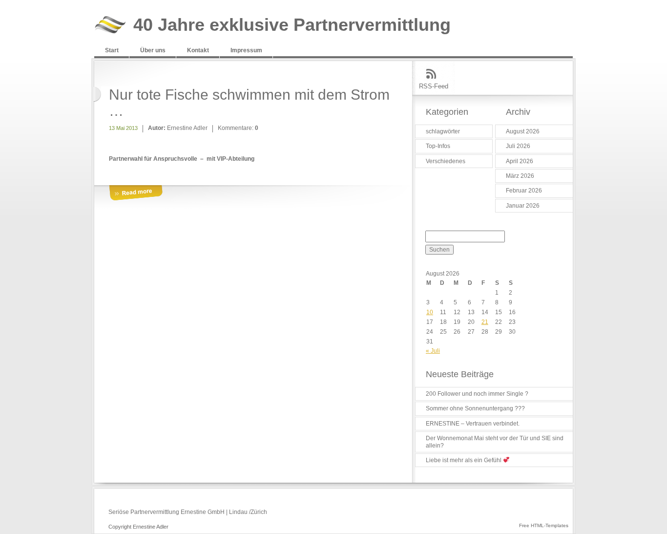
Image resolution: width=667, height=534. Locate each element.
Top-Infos (438, 146)
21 (484, 322)
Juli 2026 (518, 146)
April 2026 (519, 161)
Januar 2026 (523, 205)
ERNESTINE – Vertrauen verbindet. (473, 423)
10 (429, 312)
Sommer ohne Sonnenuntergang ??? (475, 408)
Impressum (246, 50)
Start (112, 50)
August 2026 (523, 131)
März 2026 (520, 175)
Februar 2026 (524, 190)
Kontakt (198, 50)
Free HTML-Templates (543, 525)
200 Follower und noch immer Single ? (477, 393)
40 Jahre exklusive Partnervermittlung (292, 25)
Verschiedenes (445, 161)
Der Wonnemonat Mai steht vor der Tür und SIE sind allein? (494, 442)
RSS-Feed (433, 86)
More (136, 193)
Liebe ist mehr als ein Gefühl (464, 460)
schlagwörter (443, 131)
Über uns (153, 50)
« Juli (433, 350)
